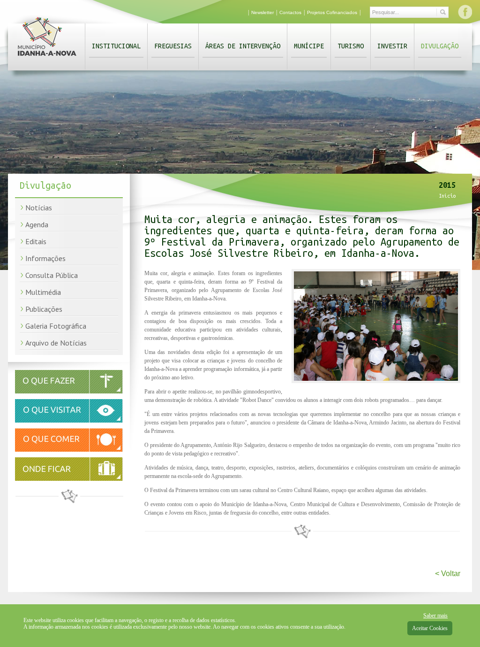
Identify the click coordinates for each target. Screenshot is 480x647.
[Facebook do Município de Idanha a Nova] (465, 12)
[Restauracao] (69, 450)
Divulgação (439, 46)
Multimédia (43, 292)
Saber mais (435, 615)
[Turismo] (69, 420)
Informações (45, 258)
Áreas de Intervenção (242, 46)
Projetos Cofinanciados (332, 12)
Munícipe (309, 46)
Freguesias (173, 46)
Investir (392, 46)
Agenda (36, 224)
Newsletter (262, 12)
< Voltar (447, 574)
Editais (35, 241)
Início (447, 196)
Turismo (351, 46)
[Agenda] (69, 391)
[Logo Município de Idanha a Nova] (47, 57)
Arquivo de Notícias (56, 342)
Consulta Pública (51, 275)
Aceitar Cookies (430, 628)
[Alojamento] (69, 469)
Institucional (116, 46)
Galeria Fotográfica (55, 326)
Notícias (38, 207)
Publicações (43, 309)
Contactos (290, 12)
